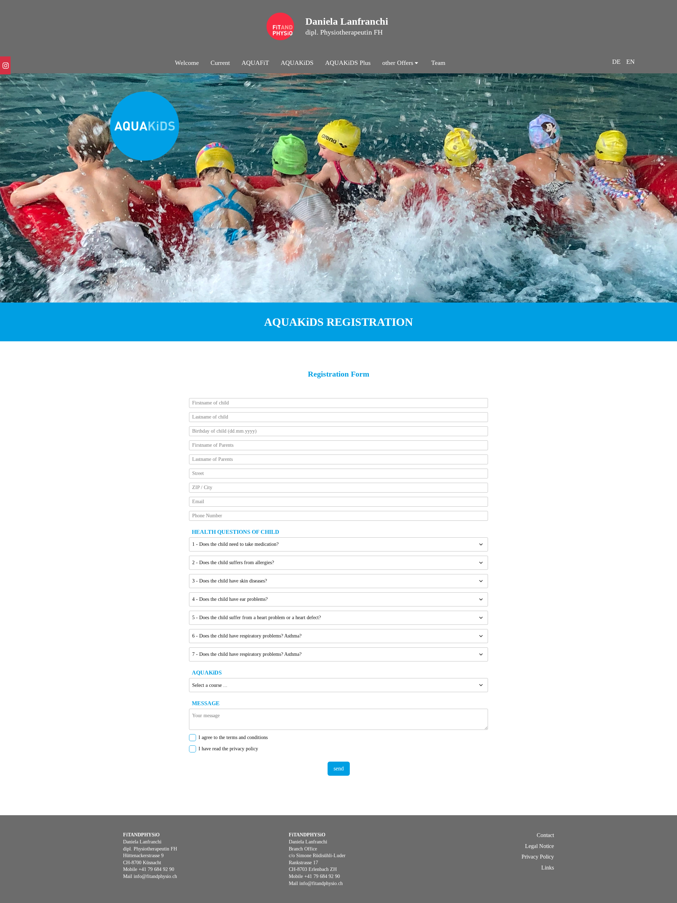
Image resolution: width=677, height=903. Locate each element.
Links (547, 868)
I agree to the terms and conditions (233, 737)
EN (630, 61)
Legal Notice (539, 846)
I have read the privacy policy (228, 748)
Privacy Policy (538, 857)
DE (616, 61)
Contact (545, 835)
